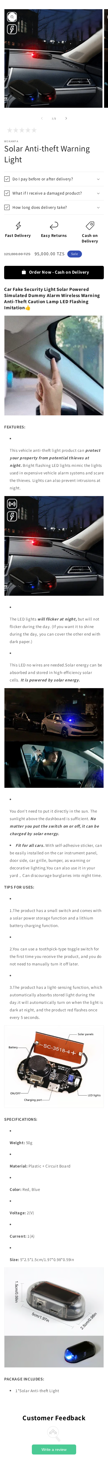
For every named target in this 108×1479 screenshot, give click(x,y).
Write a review (54, 1449)
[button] (54, 179)
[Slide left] (42, 118)
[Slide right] (66, 118)
